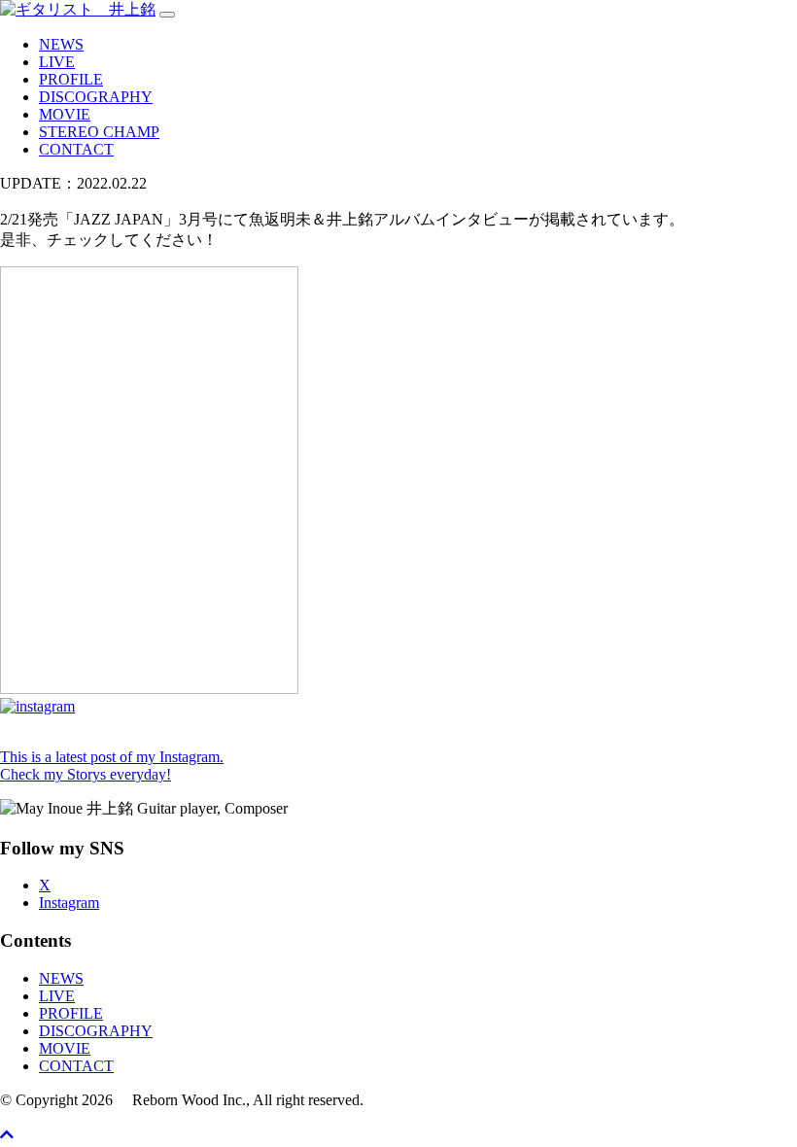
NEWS (61, 44)
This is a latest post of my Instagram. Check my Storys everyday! (112, 765)
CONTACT (76, 149)
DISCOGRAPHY (96, 96)
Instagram (69, 902)
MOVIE (64, 114)
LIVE (57, 61)
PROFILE (71, 79)
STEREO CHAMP (99, 131)
